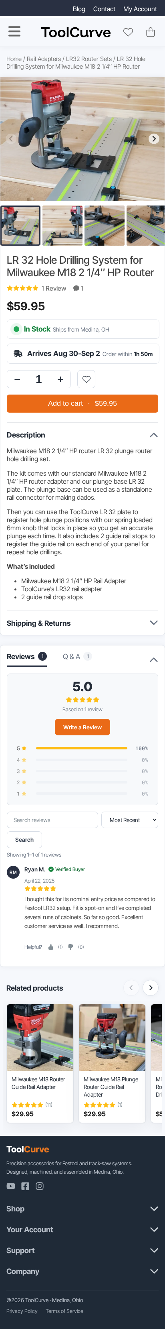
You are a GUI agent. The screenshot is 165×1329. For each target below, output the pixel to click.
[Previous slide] (11, 138)
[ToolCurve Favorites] (128, 32)
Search (24, 839)
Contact (104, 9)
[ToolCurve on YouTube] (10, 1186)
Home (14, 59)
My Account (140, 9)
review (54, 288)
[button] (20, 226)
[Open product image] (82, 139)
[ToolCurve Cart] (151, 32)
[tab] (77, 659)
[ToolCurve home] (76, 32)
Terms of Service (64, 1311)
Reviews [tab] (25, 656)
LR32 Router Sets (89, 59)
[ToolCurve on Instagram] (39, 1186)
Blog (79, 9)
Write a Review (82, 727)
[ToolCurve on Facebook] (25, 1186)
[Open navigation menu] (14, 31)
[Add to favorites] (86, 379)
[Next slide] (154, 138)
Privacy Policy (22, 1311)
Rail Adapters (44, 59)
